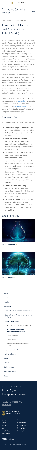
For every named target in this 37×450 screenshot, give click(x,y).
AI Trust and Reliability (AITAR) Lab (19, 325)
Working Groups (10, 354)
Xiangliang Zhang (21, 106)
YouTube (22, 428)
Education (7, 363)
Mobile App (6, 431)
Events (4, 425)
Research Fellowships (12, 350)
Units (6, 358)
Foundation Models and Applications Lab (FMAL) (16, 330)
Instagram (22, 425)
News (4, 423)
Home (3, 20)
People (6, 302)
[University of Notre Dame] (18, 413)
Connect (7, 376)
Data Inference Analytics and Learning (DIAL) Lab (18, 316)
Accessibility (6, 434)
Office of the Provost (11, 386)
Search (4, 420)
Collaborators (9, 367)
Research (10, 20)
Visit (3, 428)
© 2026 (5, 444)
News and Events (10, 371)
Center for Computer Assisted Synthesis (19, 311)
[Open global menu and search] (33, 11)
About (6, 298)
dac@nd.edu (6, 404)
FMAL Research (8, 244)
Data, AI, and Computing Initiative (14, 11)
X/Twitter (22, 423)
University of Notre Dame (17, 444)
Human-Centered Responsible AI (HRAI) (18, 345)
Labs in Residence (20, 20)
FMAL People (7, 277)
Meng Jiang (22, 101)
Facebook (22, 420)
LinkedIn (22, 431)
